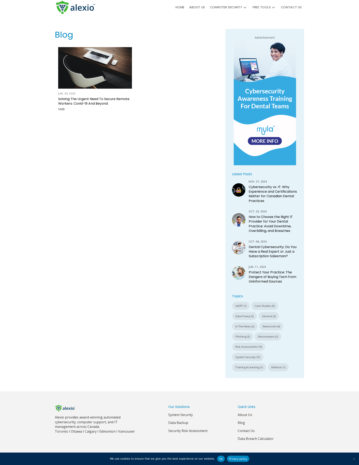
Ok (221, 458)
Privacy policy (238, 458)
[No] (354, 459)
